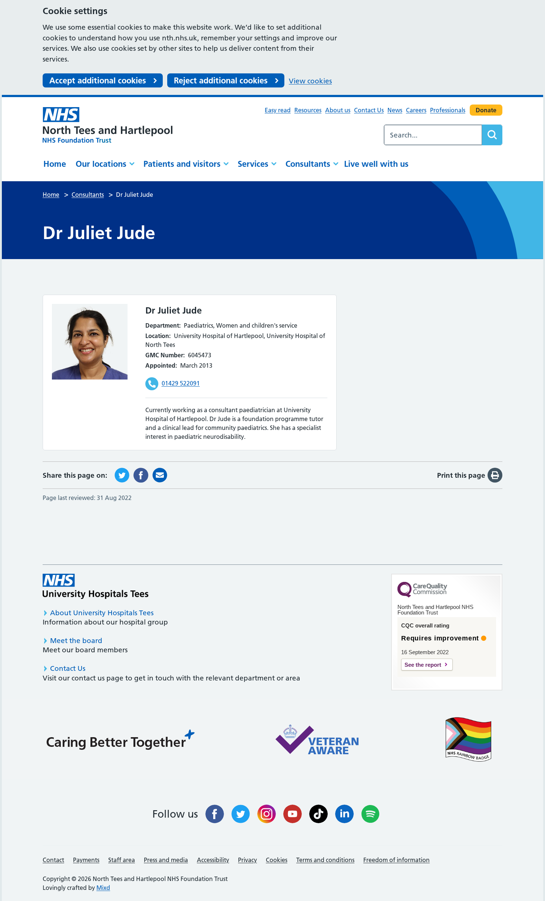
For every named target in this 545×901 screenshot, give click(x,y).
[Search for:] (433, 135)
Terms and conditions (325, 860)
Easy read (278, 110)
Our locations (101, 164)
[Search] (492, 135)
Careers (416, 110)
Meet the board (76, 640)
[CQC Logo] (422, 596)
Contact (53, 860)
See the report (422, 665)
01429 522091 (181, 383)
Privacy (247, 860)
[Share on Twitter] (122, 474)
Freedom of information (396, 860)
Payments (86, 860)
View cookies (310, 81)
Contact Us (369, 110)
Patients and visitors (182, 164)
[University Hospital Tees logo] (95, 586)
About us (337, 110)
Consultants (307, 164)
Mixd (103, 887)
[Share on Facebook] (140, 474)
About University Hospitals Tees (101, 613)
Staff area (121, 860)
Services (253, 164)
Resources (307, 110)
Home (54, 164)
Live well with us (376, 164)
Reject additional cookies (221, 80)
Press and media (166, 860)
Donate (486, 110)
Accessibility (213, 860)
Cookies (276, 860)
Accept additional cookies (97, 80)
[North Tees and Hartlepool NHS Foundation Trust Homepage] (107, 124)
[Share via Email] (159, 474)
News (394, 110)
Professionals (447, 110)
